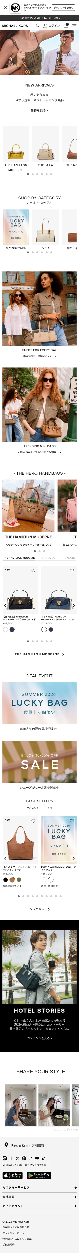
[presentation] (5, 605)
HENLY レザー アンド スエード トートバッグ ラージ (20, 868)
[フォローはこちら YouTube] (37, 1158)
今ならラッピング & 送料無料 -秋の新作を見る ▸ (40, 17)
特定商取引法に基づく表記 (17, 1238)
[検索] (37, 25)
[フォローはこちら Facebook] (11, 1158)
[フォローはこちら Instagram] (30, 1158)
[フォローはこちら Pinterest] (24, 1158)
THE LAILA (48, 557)
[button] (28, 174)
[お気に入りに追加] (33, 571)
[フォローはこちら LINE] (4, 1158)
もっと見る (37, 909)
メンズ (48, 808)
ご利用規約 (8, 1244)
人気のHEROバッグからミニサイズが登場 (37, 452)
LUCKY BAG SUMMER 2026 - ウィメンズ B (58, 868)
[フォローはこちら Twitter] (17, 1158)
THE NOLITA (68, 557)
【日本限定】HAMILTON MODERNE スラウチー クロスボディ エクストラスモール (20, 618)
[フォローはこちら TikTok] (43, 1158)
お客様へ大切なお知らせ (15, 1227)
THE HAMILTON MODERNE (19, 557)
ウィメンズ (33, 808)
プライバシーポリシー (14, 1233)
